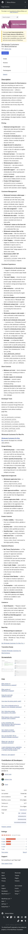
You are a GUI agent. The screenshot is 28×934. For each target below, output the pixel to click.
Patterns (17, 881)
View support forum (6, 863)
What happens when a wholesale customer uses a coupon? (10, 717)
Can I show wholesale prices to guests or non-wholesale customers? (11, 706)
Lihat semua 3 (23, 809)
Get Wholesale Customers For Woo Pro (13, 643)
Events (17, 888)
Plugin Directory (5, 6)
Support (5, 74)
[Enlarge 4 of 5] (24, 667)
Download (5, 53)
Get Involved (18, 885)
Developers (4, 891)
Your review (4, 852)
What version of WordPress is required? (7, 690)
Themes (17, 875)
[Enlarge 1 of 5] (11, 662)
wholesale (23, 813)
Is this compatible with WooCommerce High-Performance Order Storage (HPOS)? (10, 724)
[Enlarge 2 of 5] (11, 670)
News (3, 875)
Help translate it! (14, 12)
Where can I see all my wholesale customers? (7, 742)
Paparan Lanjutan (6, 826)
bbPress (4, 904)
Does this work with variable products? (7, 695)
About (3, 873)
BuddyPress (5, 906)
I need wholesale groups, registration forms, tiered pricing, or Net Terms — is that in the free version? (11, 748)
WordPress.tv (5, 893)
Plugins (17, 878)
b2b (19, 813)
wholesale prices (22, 816)
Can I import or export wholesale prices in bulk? (8, 730)
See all (25, 852)
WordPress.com (6, 898)
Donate (17, 891)
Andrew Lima (8, 779)
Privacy (3, 881)
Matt (3, 901)
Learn (3, 885)
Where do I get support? (8, 754)
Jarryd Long (7, 49)
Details (5, 59)
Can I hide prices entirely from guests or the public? (8, 712)
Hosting (3, 878)
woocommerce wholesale (20, 822)
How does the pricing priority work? (11, 701)
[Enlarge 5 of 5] (24, 672)
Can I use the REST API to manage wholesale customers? (9, 736)
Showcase (18, 873)
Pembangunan (7, 70)
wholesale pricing (22, 819)
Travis (6, 784)
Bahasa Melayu (9, 913)
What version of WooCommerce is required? (8, 684)
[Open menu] (25, 2)
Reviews (5, 62)
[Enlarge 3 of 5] (24, 662)
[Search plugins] (17, 17)
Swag (17, 893)
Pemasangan (6, 66)
